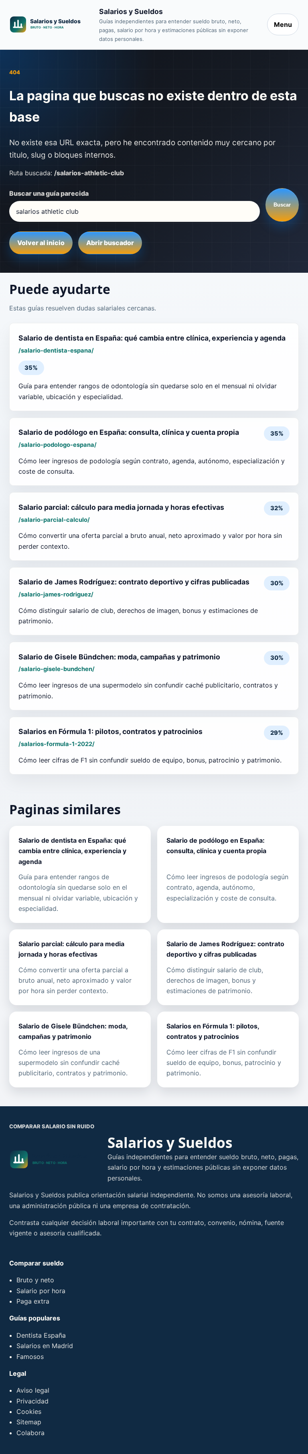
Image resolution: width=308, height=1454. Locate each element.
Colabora (30, 1433)
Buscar (282, 205)
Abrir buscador (110, 243)
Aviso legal (32, 1390)
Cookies (28, 1411)
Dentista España (41, 1335)
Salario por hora (40, 1291)
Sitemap (28, 1422)
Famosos (30, 1357)
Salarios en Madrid (44, 1346)
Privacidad (32, 1401)
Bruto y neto (35, 1280)
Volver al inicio (41, 243)
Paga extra (32, 1301)
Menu (283, 24)
